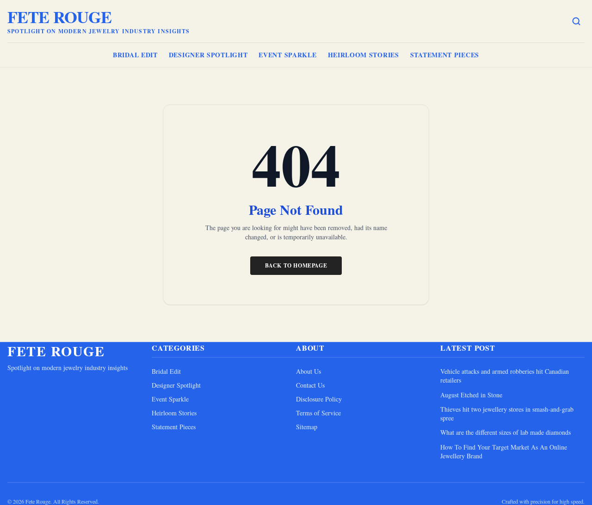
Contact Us (310, 385)
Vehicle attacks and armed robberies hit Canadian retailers (504, 375)
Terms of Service (318, 412)
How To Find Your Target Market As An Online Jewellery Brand (503, 451)
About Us (308, 371)
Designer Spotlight (208, 55)
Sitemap (306, 426)
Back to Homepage (296, 265)
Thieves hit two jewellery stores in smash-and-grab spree (507, 413)
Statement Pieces (444, 55)
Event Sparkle (287, 55)
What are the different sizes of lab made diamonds (505, 432)
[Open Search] (576, 21)
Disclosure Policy (319, 399)
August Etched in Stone (471, 394)
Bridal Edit (135, 55)
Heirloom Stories (363, 55)
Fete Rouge (59, 16)
